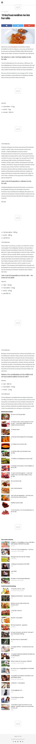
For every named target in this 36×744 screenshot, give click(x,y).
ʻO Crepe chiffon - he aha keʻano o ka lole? (22, 647)
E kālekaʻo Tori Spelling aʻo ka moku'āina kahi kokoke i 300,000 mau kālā (22, 543)
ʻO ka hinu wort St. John (18, 589)
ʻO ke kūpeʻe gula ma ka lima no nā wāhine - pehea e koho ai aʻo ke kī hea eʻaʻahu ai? (22, 706)
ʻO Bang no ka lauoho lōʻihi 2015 (20, 564)
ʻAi (1, 11)
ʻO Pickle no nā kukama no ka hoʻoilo (21, 458)
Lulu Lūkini (14, 571)
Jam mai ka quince (16, 488)
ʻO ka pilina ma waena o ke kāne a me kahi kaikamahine (22, 676)
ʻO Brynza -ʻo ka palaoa (18, 683)
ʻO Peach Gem (15, 429)
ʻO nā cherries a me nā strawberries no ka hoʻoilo (22, 511)
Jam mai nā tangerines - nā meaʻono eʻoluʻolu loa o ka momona (22, 496)
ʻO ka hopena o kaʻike (17, 697)
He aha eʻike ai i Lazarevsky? (19, 639)
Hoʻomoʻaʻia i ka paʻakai (18, 414)
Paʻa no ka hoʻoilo (16, 481)
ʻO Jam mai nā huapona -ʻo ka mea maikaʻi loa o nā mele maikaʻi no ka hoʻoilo (21, 474)
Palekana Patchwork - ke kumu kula (21, 596)
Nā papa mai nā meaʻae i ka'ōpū (20, 557)
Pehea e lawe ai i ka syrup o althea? (21, 661)
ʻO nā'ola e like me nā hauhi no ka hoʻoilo (21, 452)
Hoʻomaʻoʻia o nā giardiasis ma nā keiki (22, 668)
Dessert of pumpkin (16, 618)
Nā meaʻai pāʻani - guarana (19, 625)
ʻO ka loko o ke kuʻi (16, 610)
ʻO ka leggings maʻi (16, 690)
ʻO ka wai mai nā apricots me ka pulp (22, 437)
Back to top (18, 736)
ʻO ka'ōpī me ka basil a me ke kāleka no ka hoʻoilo (22, 466)
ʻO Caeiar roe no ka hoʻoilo (19, 444)
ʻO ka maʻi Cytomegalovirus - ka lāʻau (22, 549)
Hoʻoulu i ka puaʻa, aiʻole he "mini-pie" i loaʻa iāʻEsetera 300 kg (22, 633)
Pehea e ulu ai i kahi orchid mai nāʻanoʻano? (20, 604)
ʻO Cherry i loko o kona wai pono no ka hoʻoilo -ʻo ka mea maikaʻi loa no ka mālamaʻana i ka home (22, 423)
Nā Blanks (6, 11)
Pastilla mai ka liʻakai (17, 503)
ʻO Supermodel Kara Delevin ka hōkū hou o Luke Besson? (23, 655)
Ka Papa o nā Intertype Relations (20, 578)
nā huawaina (13, 47)
